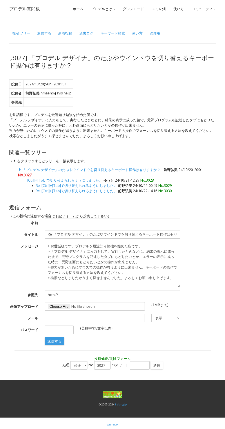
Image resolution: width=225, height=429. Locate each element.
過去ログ (86, 33)
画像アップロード (24, 306)
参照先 (33, 294)
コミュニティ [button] (203, 8)
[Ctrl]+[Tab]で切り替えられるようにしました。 (65, 180)
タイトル (31, 234)
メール (33, 318)
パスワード (29, 329)
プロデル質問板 (24, 9)
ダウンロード (133, 8)
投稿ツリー (21, 33)
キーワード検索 (112, 33)
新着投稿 (65, 33)
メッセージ (29, 246)
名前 (34, 222)
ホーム (78, 8)
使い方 (178, 8)
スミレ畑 (159, 8)
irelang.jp (121, 404)
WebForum (112, 424)
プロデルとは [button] (102, 8)
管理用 (155, 33)
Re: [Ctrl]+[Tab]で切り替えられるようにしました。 (76, 185)
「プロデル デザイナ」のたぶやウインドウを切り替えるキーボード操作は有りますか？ (91, 169)
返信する (44, 33)
